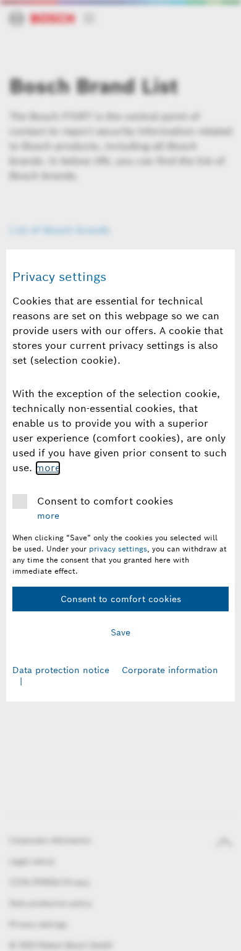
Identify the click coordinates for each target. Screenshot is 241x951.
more (48, 467)
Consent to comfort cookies (105, 501)
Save (120, 632)
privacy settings (118, 548)
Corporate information (170, 670)
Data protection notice (60, 670)
